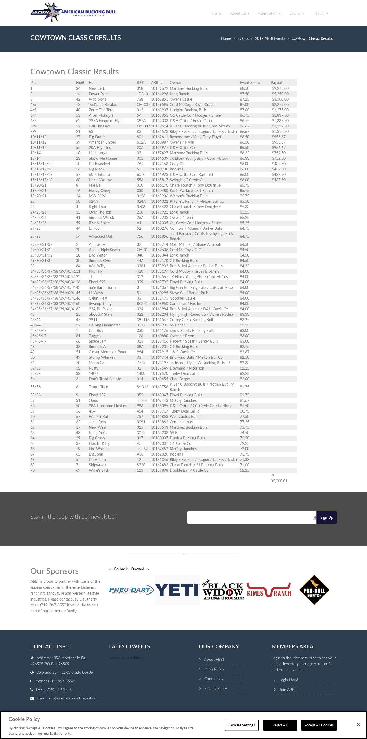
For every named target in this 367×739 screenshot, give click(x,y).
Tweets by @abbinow (126, 658)
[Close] (358, 724)
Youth (320, 13)
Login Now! (288, 680)
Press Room (214, 669)
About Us (238, 13)
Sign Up (326, 518)
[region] (183, 725)
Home (217, 13)
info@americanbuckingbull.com (73, 698)
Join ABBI (287, 690)
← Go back (118, 569)
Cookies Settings (242, 725)
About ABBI (214, 660)
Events (296, 13)
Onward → (140, 569)
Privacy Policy (215, 689)
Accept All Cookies (319, 725)
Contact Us (213, 679)
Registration (268, 13)
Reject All (279, 725)
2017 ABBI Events (270, 39)
